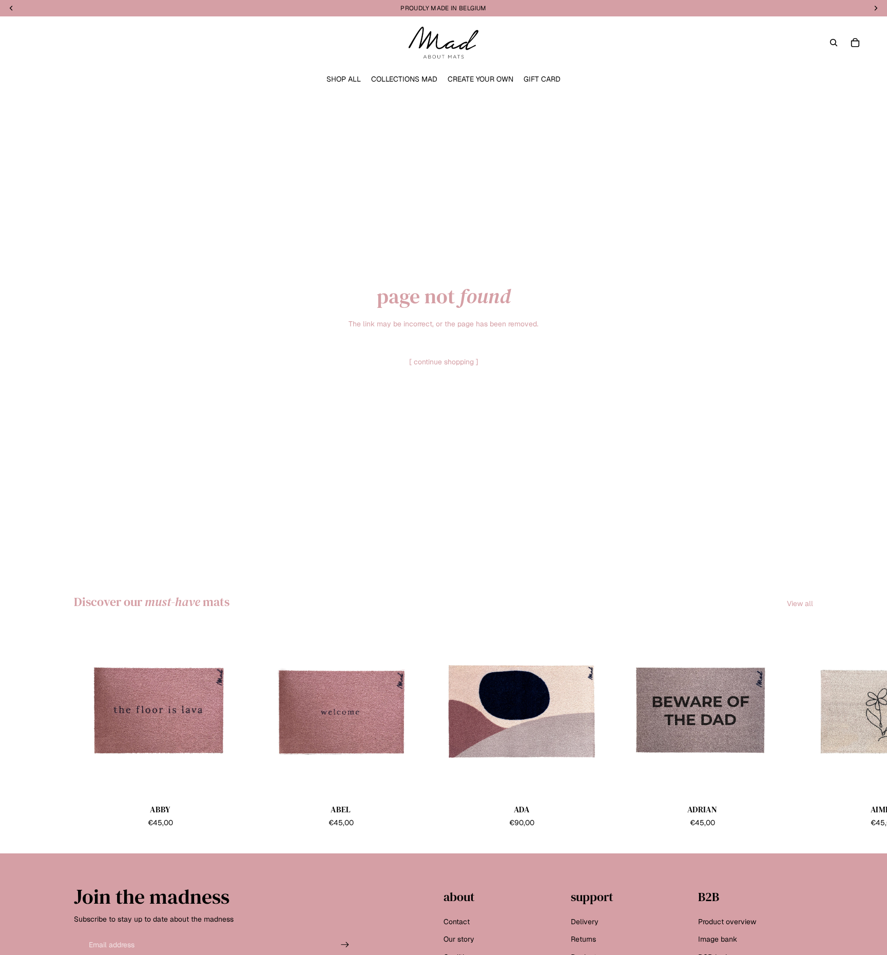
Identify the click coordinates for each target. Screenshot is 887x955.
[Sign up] (345, 944)
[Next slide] (801, 726)
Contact (457, 921)
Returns (583, 939)
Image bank (717, 939)
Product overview (727, 921)
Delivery (585, 921)
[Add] (230, 781)
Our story (459, 939)
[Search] (833, 42)
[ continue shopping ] (443, 361)
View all (800, 603)
